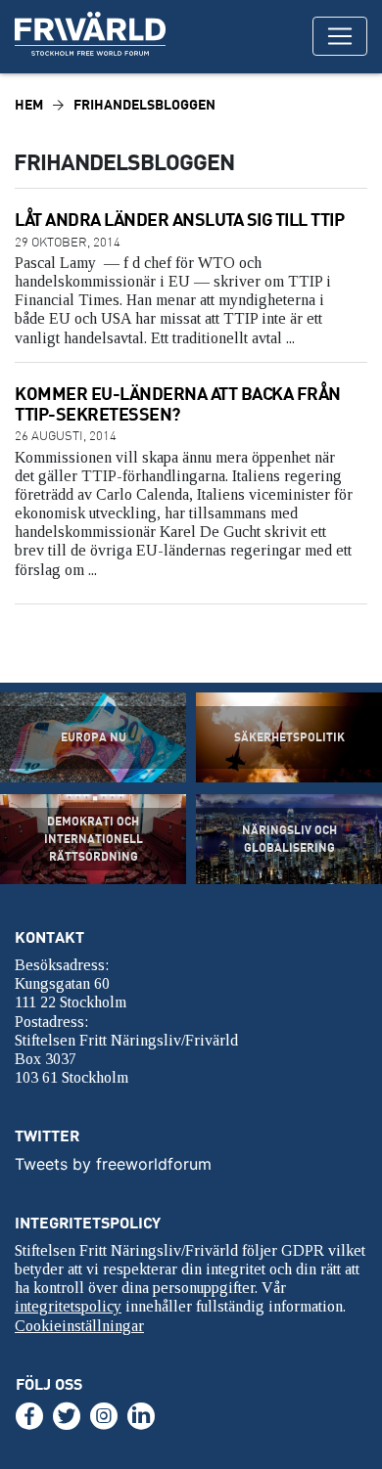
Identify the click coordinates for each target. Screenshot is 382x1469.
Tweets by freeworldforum (113, 1164)
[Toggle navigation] (339, 36)
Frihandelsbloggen (144, 104)
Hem (29, 104)
